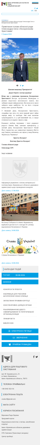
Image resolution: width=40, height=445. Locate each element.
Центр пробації (7, 436)
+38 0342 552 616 (8, 389)
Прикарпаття (9, 319)
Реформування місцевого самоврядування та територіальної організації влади (18, 312)
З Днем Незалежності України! (13, 255)
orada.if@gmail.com (9, 399)
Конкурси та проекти (12, 289)
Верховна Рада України (10, 415)
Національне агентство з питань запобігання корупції (18, 423)
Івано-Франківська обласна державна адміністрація (16, 428)
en (36, 11)
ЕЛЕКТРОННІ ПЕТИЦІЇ (21, 331)
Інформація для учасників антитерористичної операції (15, 295)
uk (32, 11)
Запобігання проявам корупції (16, 301)
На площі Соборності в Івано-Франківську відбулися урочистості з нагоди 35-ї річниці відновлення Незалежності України (18, 225)
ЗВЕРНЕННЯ (21, 338)
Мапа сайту (9, 405)
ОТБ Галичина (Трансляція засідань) (15, 433)
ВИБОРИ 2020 (8, 323)
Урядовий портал (8, 418)
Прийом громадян (21, 344)
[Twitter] (37, 8)
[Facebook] (35, 8)
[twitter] (23, 86)
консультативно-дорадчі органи (17, 305)
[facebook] (21, 86)
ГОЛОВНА (5, 20)
